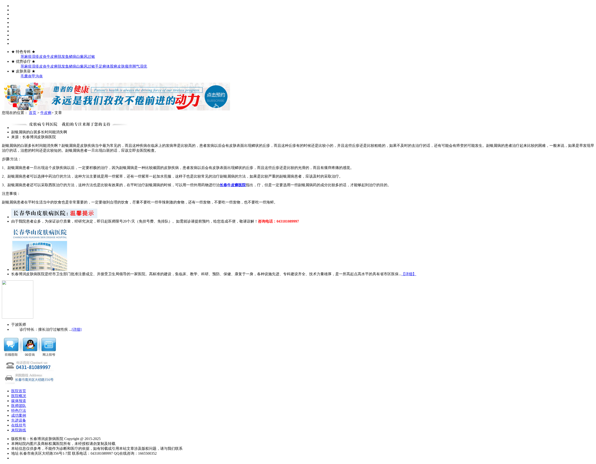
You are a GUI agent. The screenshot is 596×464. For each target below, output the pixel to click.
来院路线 (18, 430)
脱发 (61, 56)
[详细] (76, 329)
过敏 (91, 56)
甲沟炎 (37, 76)
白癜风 (82, 56)
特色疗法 (18, 410)
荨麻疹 (26, 56)
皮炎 (43, 56)
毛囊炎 (26, 76)
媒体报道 (18, 401)
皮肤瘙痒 (124, 66)
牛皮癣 (52, 56)
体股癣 (111, 66)
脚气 (136, 66)
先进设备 (18, 420)
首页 (32, 113)
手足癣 (100, 66)
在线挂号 (18, 425)
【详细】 (408, 274)
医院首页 (18, 391)
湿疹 (35, 56)
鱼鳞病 (70, 56)
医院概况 (18, 396)
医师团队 (18, 406)
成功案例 (18, 415)
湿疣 (143, 66)
